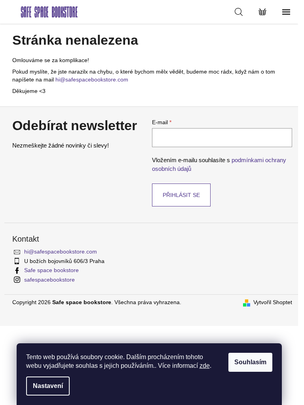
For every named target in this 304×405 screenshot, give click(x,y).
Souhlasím (250, 362)
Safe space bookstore (51, 270)
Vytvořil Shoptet (272, 302)
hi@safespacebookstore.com (91, 79)
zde (205, 365)
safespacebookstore (49, 279)
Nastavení (48, 385)
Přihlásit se (181, 195)
